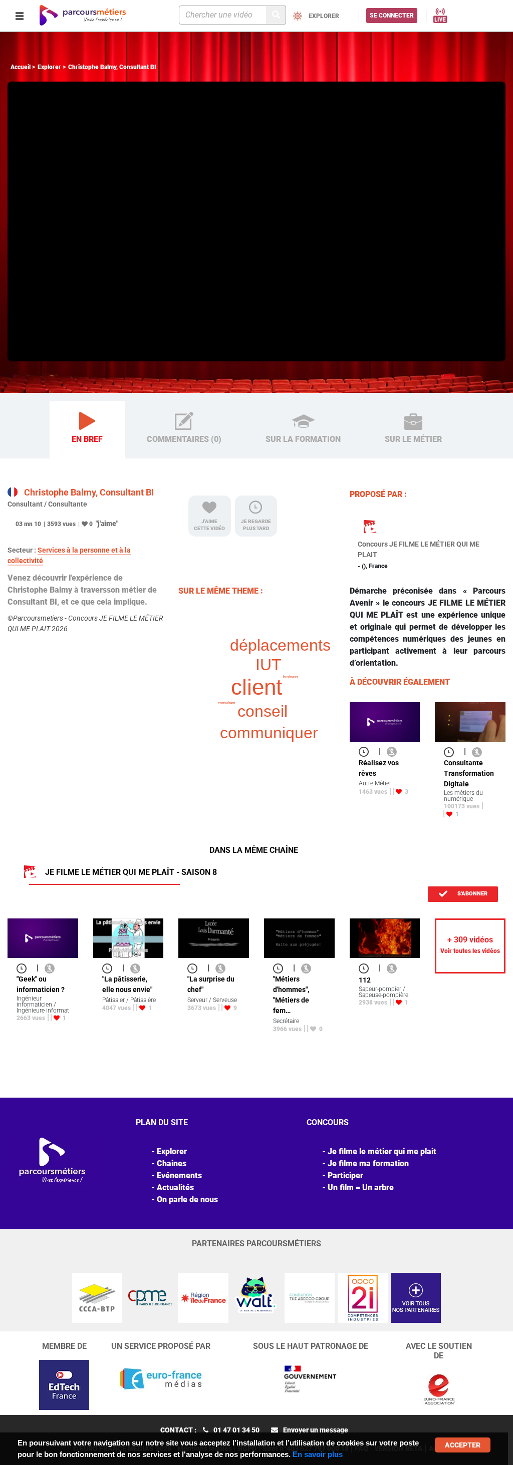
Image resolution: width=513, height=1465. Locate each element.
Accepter (462, 1445)
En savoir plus (318, 1454)
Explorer (49, 67)
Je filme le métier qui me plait (382, 1151)
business (290, 677)
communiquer (269, 733)
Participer (345, 1175)
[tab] (87, 430)
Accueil (21, 67)
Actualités (175, 1187)
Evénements (179, 1175)
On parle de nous (187, 1199)
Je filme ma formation (368, 1163)
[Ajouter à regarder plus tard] (367, 751)
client (256, 687)
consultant (226, 703)
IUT (268, 665)
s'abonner (471, 893)
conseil (262, 711)
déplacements (280, 645)
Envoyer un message (315, 1430)
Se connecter (392, 15)
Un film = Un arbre (361, 1187)
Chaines (171, 1163)
